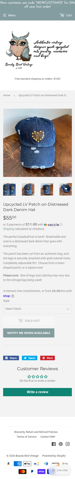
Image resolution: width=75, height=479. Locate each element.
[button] (37, 224)
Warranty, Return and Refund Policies (36, 431)
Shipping (8, 228)
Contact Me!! (47, 436)
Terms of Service (27, 436)
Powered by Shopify (54, 455)
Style (6, 301)
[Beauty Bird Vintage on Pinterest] (61, 444)
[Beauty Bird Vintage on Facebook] (53, 444)
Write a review (37, 392)
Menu (12, 15)
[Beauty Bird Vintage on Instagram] (68, 444)
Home (6, 95)
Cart (69, 15)
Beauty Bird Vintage (27, 455)
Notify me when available (28, 333)
